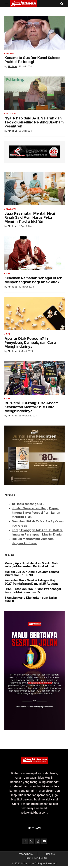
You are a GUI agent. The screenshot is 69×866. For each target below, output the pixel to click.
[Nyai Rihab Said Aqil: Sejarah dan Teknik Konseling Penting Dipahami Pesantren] (34, 93)
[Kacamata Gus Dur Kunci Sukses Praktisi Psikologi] (34, 33)
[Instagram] (37, 841)
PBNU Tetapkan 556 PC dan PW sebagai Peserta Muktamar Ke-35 (32, 590)
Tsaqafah (11, 114)
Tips (8, 274)
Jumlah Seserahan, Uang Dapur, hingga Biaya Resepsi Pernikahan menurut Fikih (36, 512)
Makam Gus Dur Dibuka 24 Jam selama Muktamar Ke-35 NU (31, 573)
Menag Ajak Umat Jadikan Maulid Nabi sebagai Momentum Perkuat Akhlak (31, 565)
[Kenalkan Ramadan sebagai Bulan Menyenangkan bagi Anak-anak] (34, 253)
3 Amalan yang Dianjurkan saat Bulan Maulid (30, 599)
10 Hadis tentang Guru (28, 504)
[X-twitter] (31, 841)
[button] (6, 3)
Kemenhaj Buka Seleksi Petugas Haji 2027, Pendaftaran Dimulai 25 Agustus (31, 582)
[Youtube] (44, 841)
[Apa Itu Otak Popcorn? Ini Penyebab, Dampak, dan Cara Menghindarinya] (34, 313)
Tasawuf (10, 53)
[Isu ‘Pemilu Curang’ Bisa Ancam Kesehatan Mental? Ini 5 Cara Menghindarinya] (34, 378)
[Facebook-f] (25, 841)
